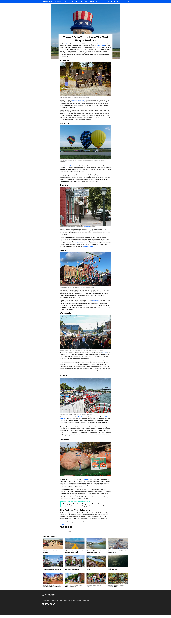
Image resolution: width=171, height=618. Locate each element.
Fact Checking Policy (68, 600)
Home (43, 600)
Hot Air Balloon (68, 166)
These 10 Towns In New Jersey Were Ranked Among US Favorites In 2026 (53, 586)
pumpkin (86, 479)
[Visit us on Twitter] (48, 604)
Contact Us (47, 600)
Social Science (93, 1)
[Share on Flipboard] (61, 527)
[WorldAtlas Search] (128, 1)
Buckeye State (101, 45)
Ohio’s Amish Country (78, 100)
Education (84, 1)
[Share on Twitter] (66, 527)
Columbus (76, 164)
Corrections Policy (77, 600)
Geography (75, 1)
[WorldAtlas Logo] (47, 1)
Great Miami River (88, 246)
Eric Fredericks (86, 226)
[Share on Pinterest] (68, 527)
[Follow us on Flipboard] (43, 604)
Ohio (67, 44)
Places (73, 531)
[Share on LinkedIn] (71, 527)
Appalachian (95, 300)
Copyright (56, 600)
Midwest (104, 352)
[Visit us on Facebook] (46, 604)
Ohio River (80, 417)
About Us (61, 600)
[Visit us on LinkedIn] (54, 604)
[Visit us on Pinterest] (51, 604)
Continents (57, 1)
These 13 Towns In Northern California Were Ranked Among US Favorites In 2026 (52, 569)
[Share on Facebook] (63, 527)
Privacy (52, 600)
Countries (66, 1)
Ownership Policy (85, 600)
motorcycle (78, 242)
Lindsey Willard (62, 531)
